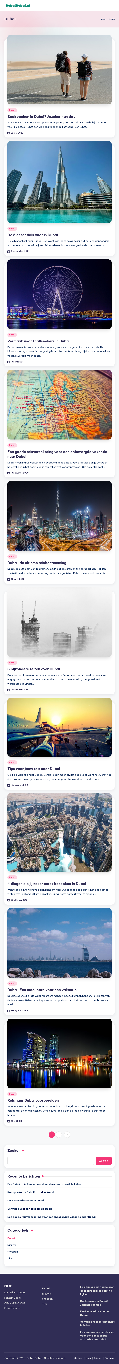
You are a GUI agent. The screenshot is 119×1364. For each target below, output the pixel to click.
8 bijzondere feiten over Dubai (33, 669)
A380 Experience (14, 1302)
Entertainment (12, 1308)
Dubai (12, 110)
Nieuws (11, 1245)
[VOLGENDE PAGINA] (67, 1134)
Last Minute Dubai (14, 1292)
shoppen (12, 1251)
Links (88, 1358)
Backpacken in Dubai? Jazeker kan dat (41, 116)
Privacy (97, 1358)
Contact (78, 1358)
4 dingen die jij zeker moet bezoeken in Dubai (46, 883)
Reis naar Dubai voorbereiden (33, 1100)
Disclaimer (110, 1358)
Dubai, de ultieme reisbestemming (36, 563)
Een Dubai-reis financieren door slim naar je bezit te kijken (44, 1184)
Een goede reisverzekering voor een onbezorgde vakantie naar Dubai (51, 1217)
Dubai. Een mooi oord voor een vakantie (42, 990)
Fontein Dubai (12, 1297)
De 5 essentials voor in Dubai (32, 235)
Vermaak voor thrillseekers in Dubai (38, 341)
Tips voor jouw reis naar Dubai (33, 769)
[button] (67, 1134)
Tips (10, 1258)
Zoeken (13, 1150)
